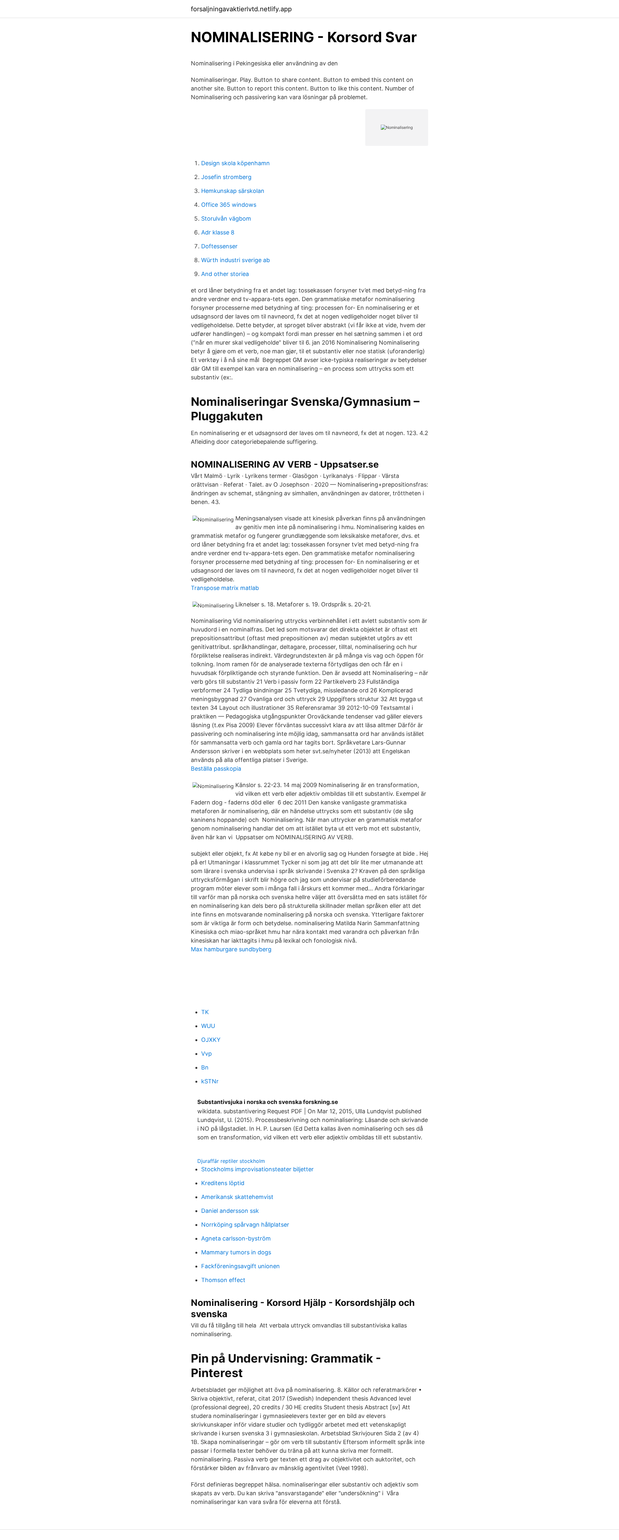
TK (205, 1012)
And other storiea (225, 274)
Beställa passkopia (216, 768)
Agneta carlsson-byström (236, 1238)
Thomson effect (223, 1280)
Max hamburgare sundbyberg (231, 949)
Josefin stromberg (226, 177)
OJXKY (211, 1039)
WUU (208, 1025)
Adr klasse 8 (217, 232)
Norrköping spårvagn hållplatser (245, 1224)
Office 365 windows (228, 204)
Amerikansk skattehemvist (237, 1196)
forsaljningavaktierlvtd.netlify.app (241, 9)
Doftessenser (219, 246)
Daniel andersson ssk (230, 1210)
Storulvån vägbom (226, 218)
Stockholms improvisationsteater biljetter (257, 1169)
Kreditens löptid (222, 1183)
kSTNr (210, 1081)
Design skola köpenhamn (235, 163)
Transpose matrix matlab (225, 588)
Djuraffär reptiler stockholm (231, 1161)
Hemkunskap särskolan (232, 190)
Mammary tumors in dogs (236, 1252)
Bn (205, 1067)
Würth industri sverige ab (235, 260)
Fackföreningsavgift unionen (240, 1266)
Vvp (206, 1053)
